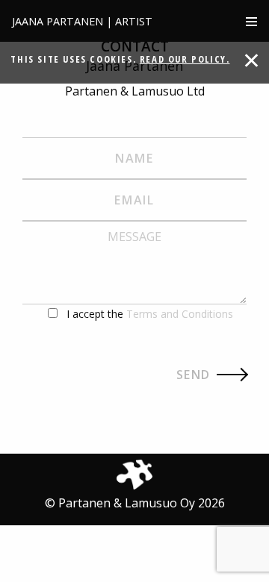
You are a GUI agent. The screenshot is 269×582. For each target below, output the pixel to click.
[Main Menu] (251, 21)
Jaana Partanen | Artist (82, 21)
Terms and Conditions (179, 314)
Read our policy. (185, 59)
